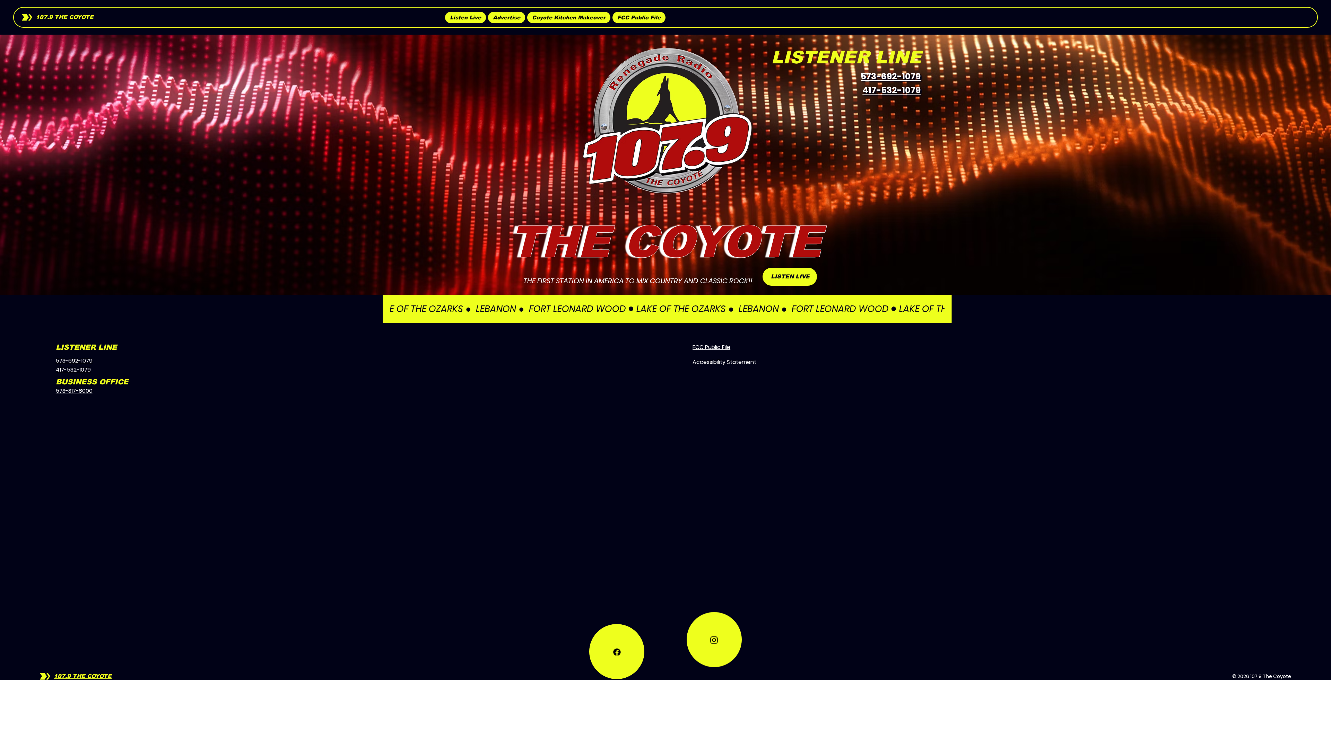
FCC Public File (711, 347)
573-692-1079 (891, 76)
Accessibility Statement (724, 362)
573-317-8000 (74, 391)
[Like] (616, 651)
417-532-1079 (891, 90)
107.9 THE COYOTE (65, 17)
